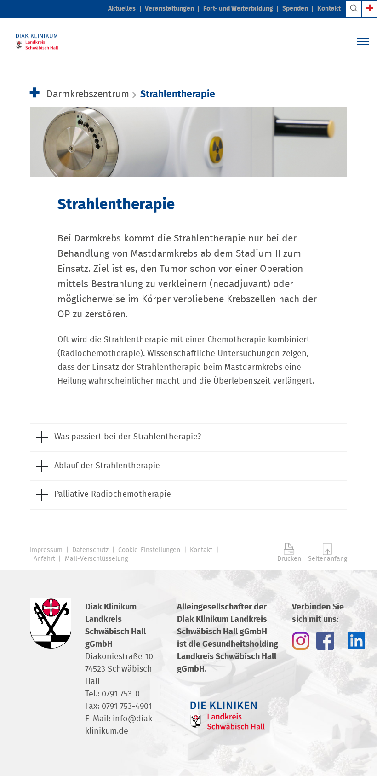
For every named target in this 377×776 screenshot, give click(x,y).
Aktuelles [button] (122, 9)
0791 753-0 (121, 694)
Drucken (289, 559)
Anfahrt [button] (44, 559)
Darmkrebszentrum (87, 94)
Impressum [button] (46, 550)
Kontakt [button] (329, 9)
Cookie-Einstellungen (149, 550)
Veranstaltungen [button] (169, 9)
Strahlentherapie (177, 94)
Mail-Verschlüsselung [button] (96, 559)
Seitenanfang (327, 559)
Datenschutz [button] (90, 550)
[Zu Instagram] (300, 640)
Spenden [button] (295, 9)
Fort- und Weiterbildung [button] (238, 9)
